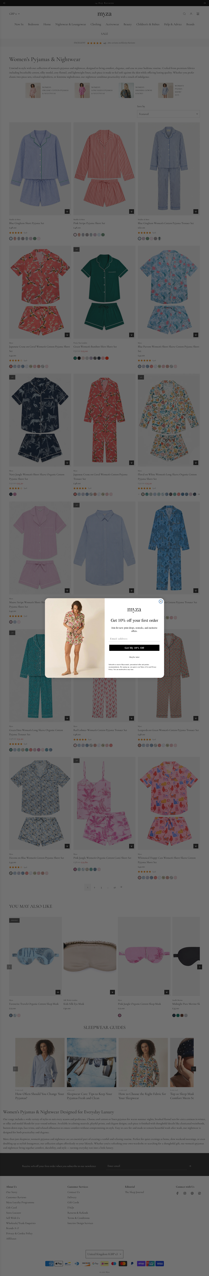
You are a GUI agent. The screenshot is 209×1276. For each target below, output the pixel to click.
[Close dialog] (161, 601)
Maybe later (134, 657)
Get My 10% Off (134, 647)
